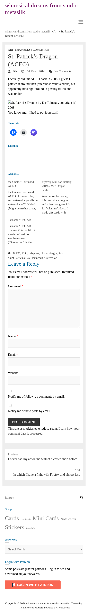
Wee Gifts (30, 528)
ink (61, 253)
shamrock (37, 257)
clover (44, 253)
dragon (54, 253)
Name (13, 336)
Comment (15, 286)
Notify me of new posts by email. (29, 411)
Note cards (68, 519)
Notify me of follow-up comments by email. (36, 396)
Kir (14, 71)
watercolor (50, 257)
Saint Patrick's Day (19, 257)
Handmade (26, 519)
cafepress (34, 253)
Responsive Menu (80, 22)
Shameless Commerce (32, 49)
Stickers (14, 527)
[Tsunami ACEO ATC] (25, 231)
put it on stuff (48, 112)
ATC (24, 253)
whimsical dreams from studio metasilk (41, 8)
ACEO (16, 253)
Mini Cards (46, 518)
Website (13, 373)
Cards (12, 518)
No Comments (62, 71)
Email (13, 354)
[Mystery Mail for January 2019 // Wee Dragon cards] (59, 197)
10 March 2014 (35, 71)
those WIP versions (56, 84)
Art (11, 49)
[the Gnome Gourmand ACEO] (25, 195)
